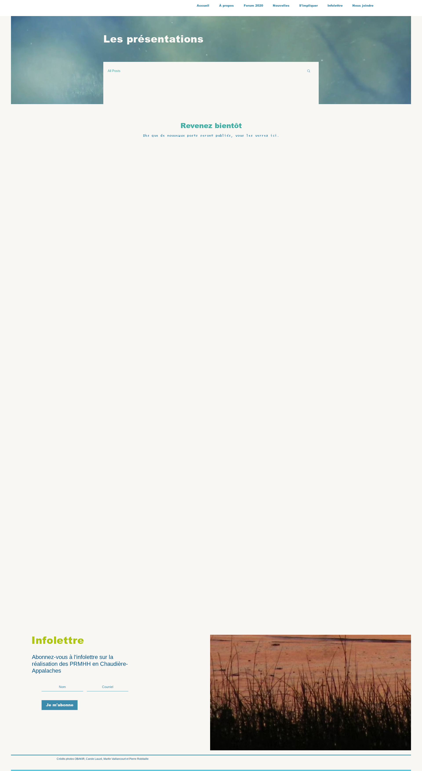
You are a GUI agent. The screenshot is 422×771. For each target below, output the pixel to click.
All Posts (114, 71)
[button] (309, 71)
